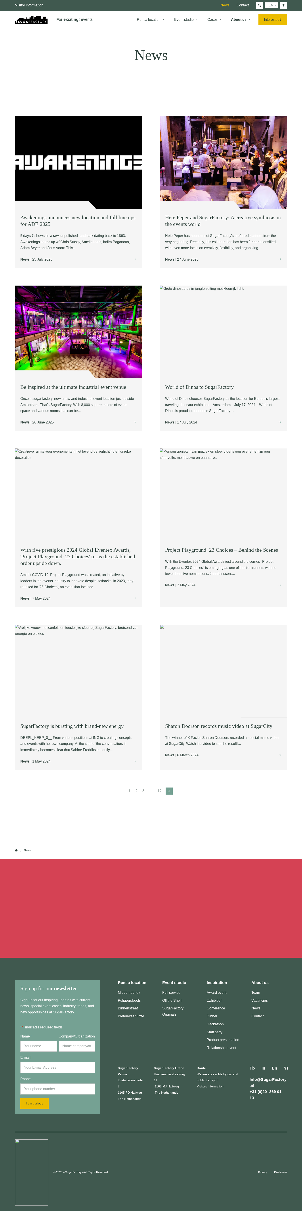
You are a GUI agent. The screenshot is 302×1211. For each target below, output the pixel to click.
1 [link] (130, 791)
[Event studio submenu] (197, 20)
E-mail (26, 1057)
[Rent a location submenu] (164, 20)
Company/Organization (77, 1036)
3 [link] (143, 791)
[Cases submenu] (221, 20)
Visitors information (210, 1086)
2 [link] (137, 791)
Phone (25, 1079)
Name (26, 1036)
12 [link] (160, 791)
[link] (169, 791)
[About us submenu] (250, 20)
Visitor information (29, 5)
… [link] (151, 791)
